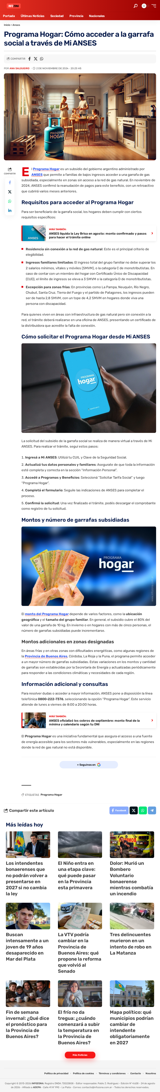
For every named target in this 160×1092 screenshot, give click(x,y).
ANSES (37, 175)
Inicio (7, 24)
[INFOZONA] (13, 6)
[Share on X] (35, 59)
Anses (16, 24)
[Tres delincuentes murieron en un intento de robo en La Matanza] (132, 916)
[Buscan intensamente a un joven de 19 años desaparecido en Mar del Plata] (28, 916)
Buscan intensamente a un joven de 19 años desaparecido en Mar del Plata (27, 947)
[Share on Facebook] (29, 59)
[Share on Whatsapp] (41, 59)
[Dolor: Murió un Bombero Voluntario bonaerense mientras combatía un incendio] (132, 844)
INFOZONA (38, 1083)
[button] (136, 6)
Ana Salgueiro (19, 68)
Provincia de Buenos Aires (46, 656)
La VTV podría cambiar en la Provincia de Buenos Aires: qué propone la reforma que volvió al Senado (79, 953)
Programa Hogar (46, 169)
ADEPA (37, 1087)
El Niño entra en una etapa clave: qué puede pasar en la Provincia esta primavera (77, 875)
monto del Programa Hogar (47, 614)
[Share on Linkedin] (9, 210)
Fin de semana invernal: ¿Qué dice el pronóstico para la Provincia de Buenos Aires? (27, 1024)
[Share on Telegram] (152, 810)
